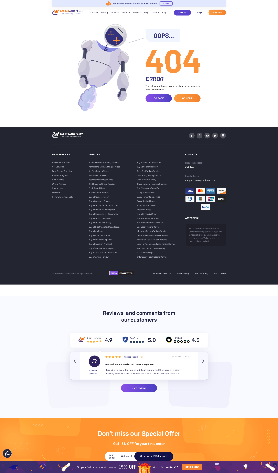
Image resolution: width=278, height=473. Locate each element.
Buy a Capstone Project (99, 201)
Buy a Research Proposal (100, 244)
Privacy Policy (183, 273)
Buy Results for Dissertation (149, 162)
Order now (217, 12)
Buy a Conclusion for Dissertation (104, 205)
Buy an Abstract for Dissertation (103, 252)
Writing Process (59, 184)
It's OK (166, 3)
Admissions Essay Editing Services (104, 167)
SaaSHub (134, 338)
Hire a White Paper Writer (148, 218)
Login (199, 12)
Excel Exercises (144, 209)
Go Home (187, 98)
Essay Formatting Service (148, 197)
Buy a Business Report (99, 197)
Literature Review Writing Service (152, 231)
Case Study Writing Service (149, 175)
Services (94, 12)
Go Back (159, 98)
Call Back (182, 12)
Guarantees (57, 188)
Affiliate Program (59, 175)
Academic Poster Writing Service (104, 162)
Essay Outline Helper (146, 201)
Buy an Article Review (99, 257)
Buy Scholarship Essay (147, 167)
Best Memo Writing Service (101, 179)
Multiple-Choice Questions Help (151, 248)
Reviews (137, 12)
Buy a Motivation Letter (99, 235)
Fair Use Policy (201, 273)
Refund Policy (220, 273)
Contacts (155, 12)
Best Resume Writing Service (102, 184)
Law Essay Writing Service (149, 227)
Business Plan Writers (98, 192)
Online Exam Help (144, 252)
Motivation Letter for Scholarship (152, 239)
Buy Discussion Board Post (149, 188)
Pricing (104, 12)
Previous (75, 366)
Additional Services (61, 162)
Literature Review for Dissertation (152, 235)
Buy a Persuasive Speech (100, 239)
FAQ (146, 12)
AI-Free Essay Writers (98, 171)
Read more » (150, 3)
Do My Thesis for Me (146, 192)
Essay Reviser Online (146, 205)
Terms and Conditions (161, 273)
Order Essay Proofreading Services (153, 257)
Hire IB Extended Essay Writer (150, 222)
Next (203, 366)
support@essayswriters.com (200, 180)
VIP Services (58, 167)
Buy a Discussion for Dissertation (104, 214)
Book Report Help (97, 188)
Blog (164, 12)
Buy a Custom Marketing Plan (102, 209)
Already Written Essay (99, 175)
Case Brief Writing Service (148, 171)
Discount (115, 12)
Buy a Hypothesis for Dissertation (104, 227)
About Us (126, 12)
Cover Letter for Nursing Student (152, 184)
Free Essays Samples (62, 171)
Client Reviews (93, 338)
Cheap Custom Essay (146, 179)
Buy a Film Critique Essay (100, 218)
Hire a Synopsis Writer (147, 214)
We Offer (56, 192)
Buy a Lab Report (96, 231)
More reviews (139, 388)
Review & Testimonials (62, 197)
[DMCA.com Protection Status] (121, 274)
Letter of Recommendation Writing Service (156, 244)
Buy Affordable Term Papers (101, 248)
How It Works (58, 179)
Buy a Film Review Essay (100, 222)
